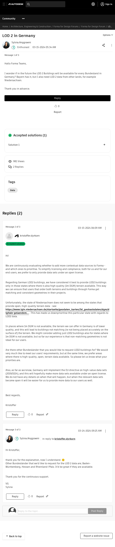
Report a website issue (96, 536)
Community (8, 18)
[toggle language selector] (93, 4)
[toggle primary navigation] (6, 4)
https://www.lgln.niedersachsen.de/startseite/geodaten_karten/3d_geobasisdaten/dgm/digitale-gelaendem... (57, 311)
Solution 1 (13, 145)
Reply (57, 98)
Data (12, 190)
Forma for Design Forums (65, 26)
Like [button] (56, 106)
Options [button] (107, 35)
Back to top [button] (15, 536)
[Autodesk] (16, 4)
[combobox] (45, 4)
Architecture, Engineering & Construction (31, 26)
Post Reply (97, 511)
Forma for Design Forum (93, 26)
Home (5, 26)
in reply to (58, 439)
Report (57, 112)
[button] (111, 45)
